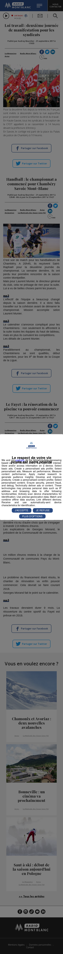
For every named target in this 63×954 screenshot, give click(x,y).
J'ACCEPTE (21, 510)
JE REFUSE (43, 510)
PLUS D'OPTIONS (32, 516)
